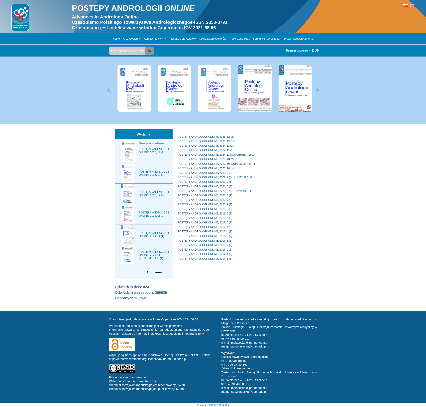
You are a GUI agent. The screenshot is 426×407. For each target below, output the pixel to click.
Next (318, 90)
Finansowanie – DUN (303, 50)
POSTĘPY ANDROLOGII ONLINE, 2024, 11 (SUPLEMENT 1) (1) (154, 255)
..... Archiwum (151, 272)
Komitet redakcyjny (155, 38)
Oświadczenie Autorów (212, 38)
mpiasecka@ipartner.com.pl (249, 342)
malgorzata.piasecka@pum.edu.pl (244, 346)
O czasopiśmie (132, 38)
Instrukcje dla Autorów (183, 38)
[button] (149, 51)
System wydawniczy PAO (298, 38)
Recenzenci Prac (239, 38)
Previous (108, 90)
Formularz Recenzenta (266, 38)
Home (116, 38)
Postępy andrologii (218, 405)
